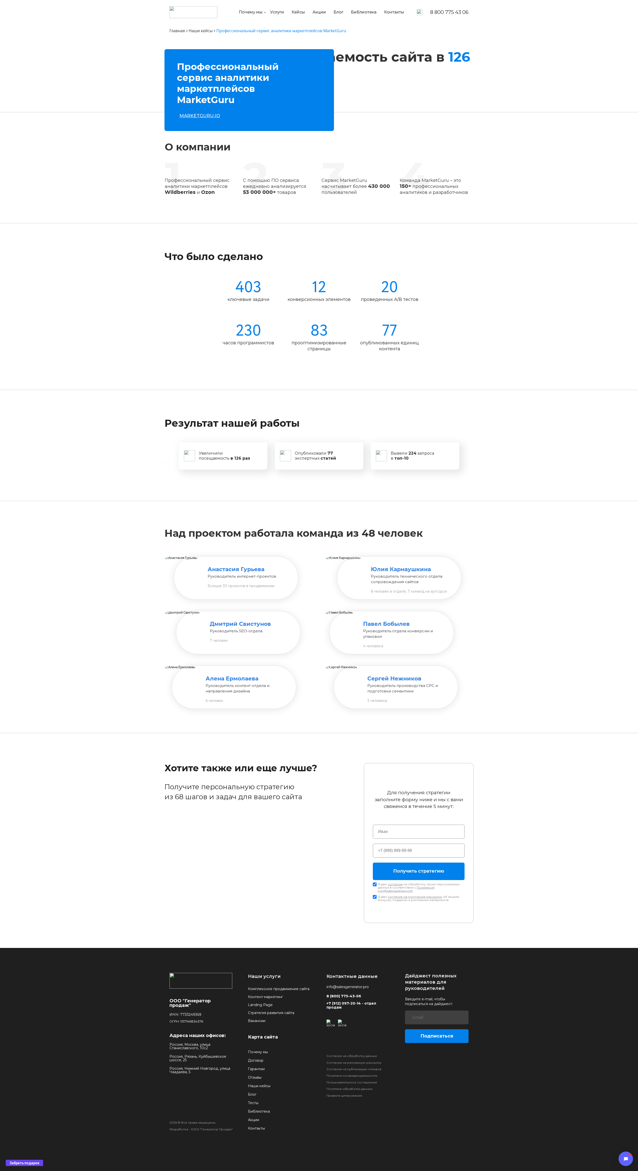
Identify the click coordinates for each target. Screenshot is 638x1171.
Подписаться (436, 1036)
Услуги (277, 12)
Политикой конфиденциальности (406, 889)
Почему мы (251, 12)
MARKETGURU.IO (199, 116)
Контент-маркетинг (265, 997)
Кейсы (298, 12)
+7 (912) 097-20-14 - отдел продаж (351, 1005)
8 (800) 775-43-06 (343, 996)
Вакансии (256, 1021)
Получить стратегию (418, 871)
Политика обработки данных (349, 1089)
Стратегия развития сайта (271, 1013)
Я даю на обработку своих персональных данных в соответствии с (419, 888)
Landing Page (260, 1005)
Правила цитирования (344, 1095)
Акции (319, 12)
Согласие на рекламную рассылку (354, 1062)
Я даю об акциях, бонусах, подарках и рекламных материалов (419, 898)
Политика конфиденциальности (351, 1075)
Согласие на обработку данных (351, 1056)
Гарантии (256, 1069)
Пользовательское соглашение (351, 1082)
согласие (395, 884)
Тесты (253, 1103)
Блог (338, 12)
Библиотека (364, 12)
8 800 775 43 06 (449, 12)
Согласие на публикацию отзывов (353, 1069)
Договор (255, 1060)
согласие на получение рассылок (415, 897)
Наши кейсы (259, 1086)
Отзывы (254, 1077)
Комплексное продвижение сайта (279, 989)
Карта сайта (263, 1037)
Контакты (394, 12)
